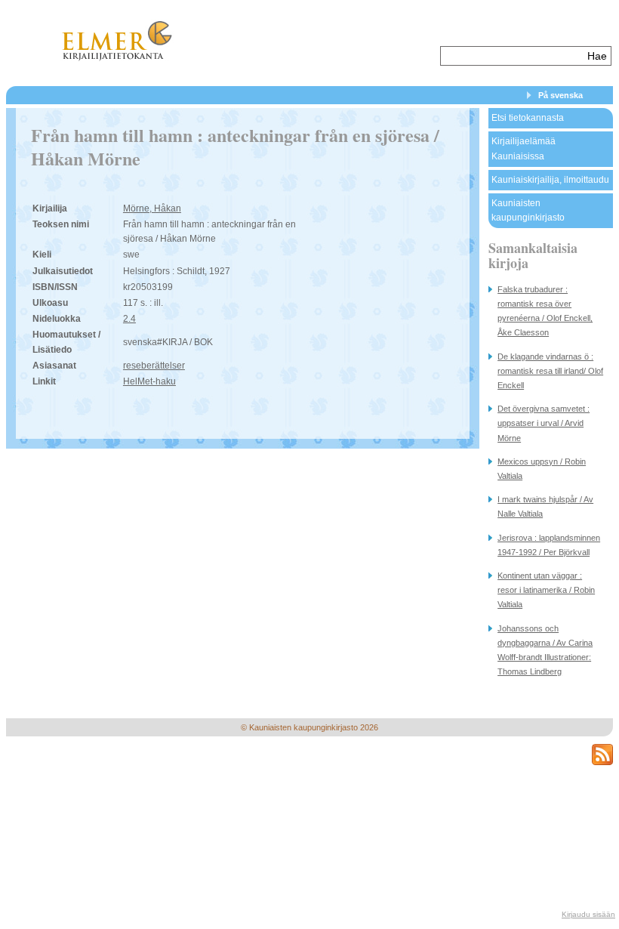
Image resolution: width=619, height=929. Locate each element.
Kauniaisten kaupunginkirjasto (528, 210)
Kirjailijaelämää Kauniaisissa (523, 148)
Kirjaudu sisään (588, 914)
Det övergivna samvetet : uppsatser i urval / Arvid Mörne (543, 423)
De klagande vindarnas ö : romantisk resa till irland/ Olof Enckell (550, 371)
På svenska (560, 95)
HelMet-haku (149, 381)
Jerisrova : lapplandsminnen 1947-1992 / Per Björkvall (548, 545)
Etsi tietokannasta (527, 118)
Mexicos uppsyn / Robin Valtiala (541, 468)
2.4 (129, 318)
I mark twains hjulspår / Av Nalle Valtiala (545, 506)
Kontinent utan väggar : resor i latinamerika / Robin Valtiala (546, 590)
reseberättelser (154, 365)
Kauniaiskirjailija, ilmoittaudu (550, 179)
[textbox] (512, 56)
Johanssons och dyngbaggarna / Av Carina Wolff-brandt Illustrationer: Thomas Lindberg (545, 650)
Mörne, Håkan (152, 208)
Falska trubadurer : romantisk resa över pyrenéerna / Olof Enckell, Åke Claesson (545, 311)
